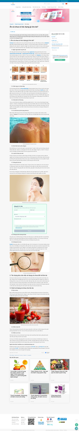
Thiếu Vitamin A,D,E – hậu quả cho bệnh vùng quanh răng (39, 372)
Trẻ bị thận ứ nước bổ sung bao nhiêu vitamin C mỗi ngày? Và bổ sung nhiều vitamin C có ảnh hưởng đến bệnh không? (18, 374)
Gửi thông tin (60, 59)
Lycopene (29, 355)
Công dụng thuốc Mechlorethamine (56, 396)
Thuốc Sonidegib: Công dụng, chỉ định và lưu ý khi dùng (18, 396)
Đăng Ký (29, 230)
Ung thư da (17, 355)
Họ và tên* (53, 36)
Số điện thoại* (54, 40)
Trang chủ (11, 24)
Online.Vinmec (60, 7)
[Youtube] (48, 419)
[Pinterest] (48, 352)
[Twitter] (47, 352)
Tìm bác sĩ (13, 422)
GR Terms (65, 430)
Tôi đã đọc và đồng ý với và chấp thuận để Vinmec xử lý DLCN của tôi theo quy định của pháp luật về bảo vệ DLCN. (60, 56)
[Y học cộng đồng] (50, 422)
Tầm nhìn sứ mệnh (15, 419)
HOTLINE (33, 346)
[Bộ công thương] (62, 419)
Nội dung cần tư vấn (17, 218)
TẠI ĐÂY (16, 348)
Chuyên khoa (18, 7)
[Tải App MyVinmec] (31, 421)
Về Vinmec (44, 7)
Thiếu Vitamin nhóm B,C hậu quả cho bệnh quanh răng (59, 372)
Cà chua (21, 355)
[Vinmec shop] (41, 421)
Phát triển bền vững (36, 7)
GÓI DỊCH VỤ (41, 346)
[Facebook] (45, 352)
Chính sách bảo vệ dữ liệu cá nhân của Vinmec (52, 430)
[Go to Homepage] (13, 3)
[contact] (76, 425)
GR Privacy (61, 430)
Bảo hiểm (22, 422)
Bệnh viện (16, 214)
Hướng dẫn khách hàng (26, 7)
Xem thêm (11, 380)
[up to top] (76, 421)
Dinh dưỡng (27, 24)
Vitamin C (25, 355)
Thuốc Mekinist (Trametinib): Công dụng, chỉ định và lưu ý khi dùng (39, 397)
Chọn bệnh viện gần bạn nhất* (57, 44)
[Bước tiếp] (50, 425)
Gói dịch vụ (23, 420)
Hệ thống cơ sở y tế (15, 420)
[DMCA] (62, 422)
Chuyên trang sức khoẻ (51, 7)
